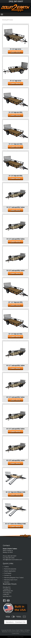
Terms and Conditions (14, 631)
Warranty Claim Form (10, 579)
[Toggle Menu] (2, 14)
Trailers (6, 566)
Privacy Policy (24, 631)
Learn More (15, 52)
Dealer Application (10, 571)
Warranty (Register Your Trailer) (14, 577)
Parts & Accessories (10, 569)
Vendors (6, 582)
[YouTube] (8, 601)
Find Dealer (7, 573)
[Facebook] (4, 601)
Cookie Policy (15, 633)
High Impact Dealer (18, 636)
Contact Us (7, 575)
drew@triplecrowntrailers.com (12, 559)
